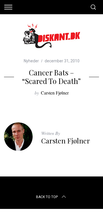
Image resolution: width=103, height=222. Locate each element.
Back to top (47, 197)
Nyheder (31, 61)
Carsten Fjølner (55, 93)
